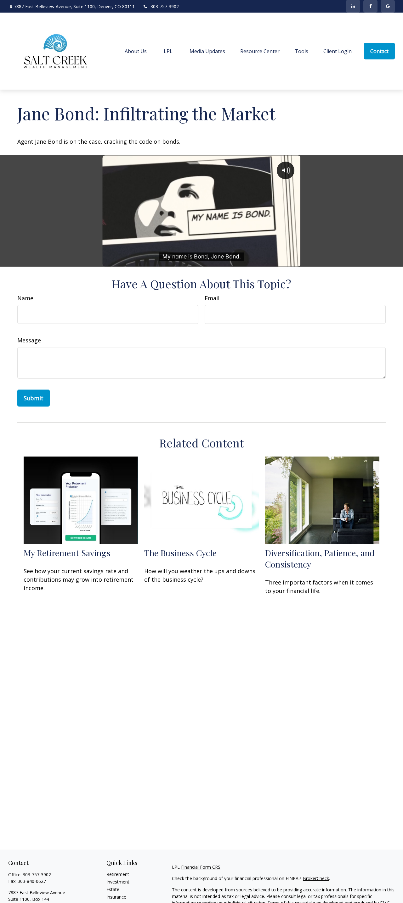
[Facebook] (370, 6)
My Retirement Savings (67, 552)
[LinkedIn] (353, 6)
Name (25, 298)
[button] (136, 51)
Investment (117, 882)
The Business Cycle (180, 552)
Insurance (116, 897)
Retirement (117, 874)
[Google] (388, 6)
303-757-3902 (164, 6)
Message (29, 340)
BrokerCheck (316, 878)
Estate (112, 889)
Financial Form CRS (200, 867)
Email (212, 298)
